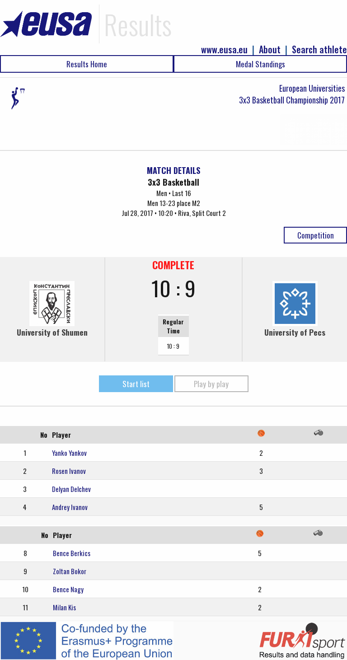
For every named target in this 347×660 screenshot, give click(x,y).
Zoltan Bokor (69, 571)
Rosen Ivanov (69, 471)
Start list (136, 383)
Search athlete (319, 49)
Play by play (211, 383)
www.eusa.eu (224, 49)
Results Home (86, 64)
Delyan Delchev (71, 489)
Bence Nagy (68, 589)
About (270, 49)
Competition (315, 235)
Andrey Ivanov (70, 507)
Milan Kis (64, 607)
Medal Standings (260, 64)
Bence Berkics (71, 553)
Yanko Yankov (69, 453)
